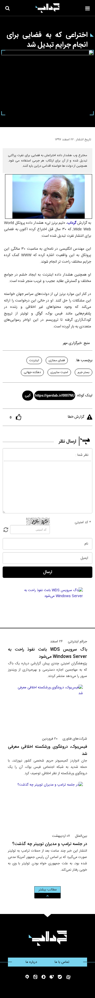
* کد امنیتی (83, 522)
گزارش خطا (76, 417)
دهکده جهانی (32, 372)
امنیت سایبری (59, 372)
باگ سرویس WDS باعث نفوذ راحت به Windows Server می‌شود (47, 653)
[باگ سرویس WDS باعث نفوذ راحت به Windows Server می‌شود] (47, 610)
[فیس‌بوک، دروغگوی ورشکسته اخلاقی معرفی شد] (47, 708)
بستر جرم (83, 372)
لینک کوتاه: (84, 395)
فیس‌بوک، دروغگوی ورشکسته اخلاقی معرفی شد (47, 750)
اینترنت (34, 360)
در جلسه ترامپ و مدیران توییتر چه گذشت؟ (49, 844)
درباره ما (31, 962)
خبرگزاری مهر (72, 343)
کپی (28, 395)
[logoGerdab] (47, 938)
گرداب (71, 223)
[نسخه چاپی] (6, 138)
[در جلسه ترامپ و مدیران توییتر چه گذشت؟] (47, 805)
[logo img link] (47, 8)
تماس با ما (62, 962)
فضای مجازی (57, 360)
